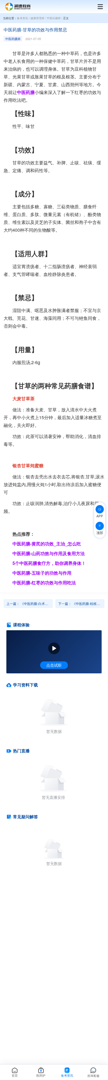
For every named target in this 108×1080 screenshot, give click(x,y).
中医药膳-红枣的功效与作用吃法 (44, 582)
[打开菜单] (97, 7)
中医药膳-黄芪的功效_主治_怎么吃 (46, 543)
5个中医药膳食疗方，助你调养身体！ (49, 563)
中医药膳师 (54, 18)
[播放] (54, 648)
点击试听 (54, 665)
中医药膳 (26, 92)
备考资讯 (22, 18)
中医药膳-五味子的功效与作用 (41, 573)
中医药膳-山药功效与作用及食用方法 (48, 553)
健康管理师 (37, 18)
